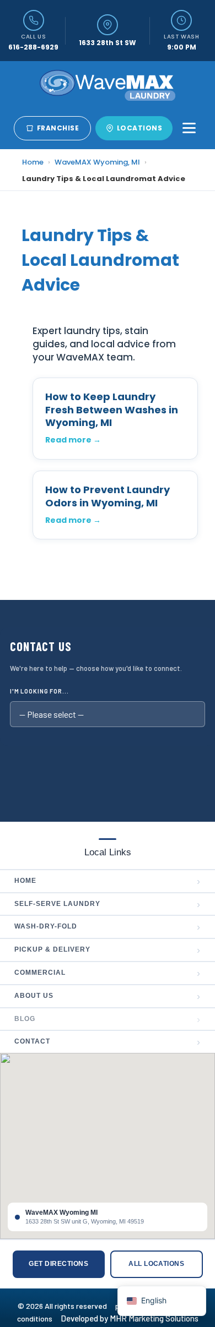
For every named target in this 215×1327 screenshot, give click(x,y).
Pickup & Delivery (107, 949)
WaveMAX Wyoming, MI (97, 162)
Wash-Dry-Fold (107, 926)
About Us (107, 996)
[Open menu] (189, 128)
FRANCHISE (58, 128)
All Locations (156, 1264)
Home (33, 162)
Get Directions (58, 1264)
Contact (107, 1041)
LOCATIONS (139, 128)
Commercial (107, 973)
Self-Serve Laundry (107, 904)
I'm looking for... (39, 691)
